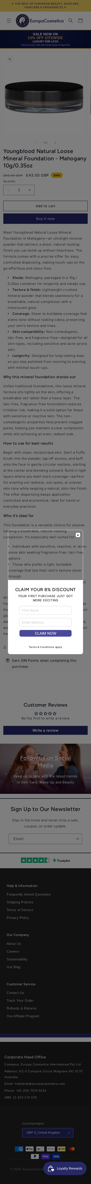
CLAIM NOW (45, 633)
